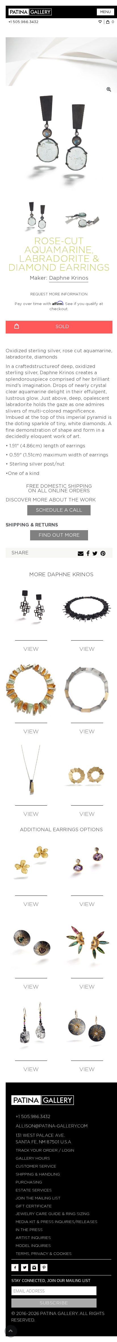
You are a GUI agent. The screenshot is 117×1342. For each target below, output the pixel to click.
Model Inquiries (33, 1246)
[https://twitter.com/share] (95, 554)
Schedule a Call (59, 510)
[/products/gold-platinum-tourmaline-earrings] (87, 945)
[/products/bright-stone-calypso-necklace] (31, 689)
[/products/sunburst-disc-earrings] (87, 1027)
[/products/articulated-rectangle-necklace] (87, 689)
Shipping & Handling (38, 1174)
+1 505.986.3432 (23, 22)
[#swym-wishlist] (101, 22)
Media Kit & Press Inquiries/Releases (56, 1222)
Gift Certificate (34, 1206)
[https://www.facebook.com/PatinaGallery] (14, 1267)
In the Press (29, 1230)
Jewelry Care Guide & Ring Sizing (52, 1214)
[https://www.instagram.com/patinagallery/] (34, 1267)
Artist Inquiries (33, 1238)
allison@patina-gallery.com (51, 1126)
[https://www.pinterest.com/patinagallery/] (43, 1267)
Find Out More (59, 535)
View (31, 649)
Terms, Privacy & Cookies (44, 1254)
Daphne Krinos (68, 278)
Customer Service (36, 1166)
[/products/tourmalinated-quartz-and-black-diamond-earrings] (31, 1027)
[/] (33, 12)
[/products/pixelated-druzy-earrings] (31, 607)
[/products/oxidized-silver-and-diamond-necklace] (87, 607)
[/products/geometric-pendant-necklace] (31, 772)
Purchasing (29, 1182)
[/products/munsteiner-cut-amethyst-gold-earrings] (87, 862)
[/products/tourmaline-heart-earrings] (31, 945)
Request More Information (58, 294)
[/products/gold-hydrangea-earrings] (31, 862)
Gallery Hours (33, 1158)
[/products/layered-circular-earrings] (87, 772)
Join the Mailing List (38, 1198)
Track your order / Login (45, 1150)
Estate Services (34, 1190)
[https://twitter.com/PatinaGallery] (24, 1267)
